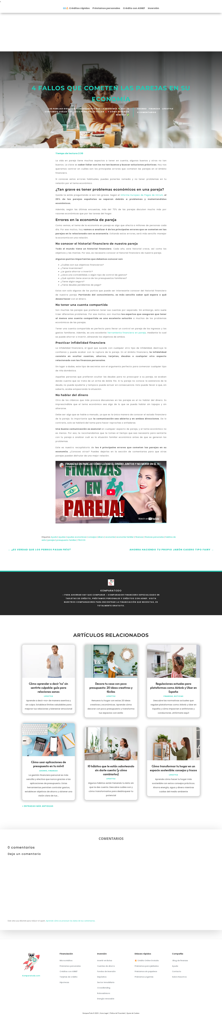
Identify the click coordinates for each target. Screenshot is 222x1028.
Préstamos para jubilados (147, 966)
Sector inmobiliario (105, 982)
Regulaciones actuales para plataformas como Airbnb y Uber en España (173, 687)
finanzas (139, 537)
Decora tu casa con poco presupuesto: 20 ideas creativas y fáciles (110, 687)
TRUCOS (81, 540)
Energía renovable (105, 998)
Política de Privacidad (117, 1013)
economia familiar (125, 537)
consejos (92, 537)
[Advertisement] (111, 32)
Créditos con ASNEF (68, 971)
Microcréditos (66, 960)
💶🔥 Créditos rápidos (76, 8)
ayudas (62, 537)
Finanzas (154, 108)
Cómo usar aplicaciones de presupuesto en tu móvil (48, 764)
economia (110, 537)
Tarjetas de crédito (68, 977)
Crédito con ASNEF (134, 8)
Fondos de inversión (106, 971)
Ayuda (54, 537)
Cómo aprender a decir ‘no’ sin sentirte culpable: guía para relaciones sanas (48, 687)
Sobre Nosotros (179, 977)
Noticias (178, 696)
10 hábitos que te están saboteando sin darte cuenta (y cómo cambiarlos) (111, 770)
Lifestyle (167, 108)
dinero (101, 537)
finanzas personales (154, 537)
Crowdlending (103, 987)
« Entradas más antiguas (37, 806)
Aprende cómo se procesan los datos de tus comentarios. (70, 921)
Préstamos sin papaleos (146, 971)
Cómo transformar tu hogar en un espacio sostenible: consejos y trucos (173, 768)
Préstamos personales (106, 8)
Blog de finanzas (180, 960)
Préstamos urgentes (144, 977)
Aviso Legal (104, 1013)
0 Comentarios (146, 112)
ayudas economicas (76, 537)
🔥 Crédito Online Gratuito (147, 960)
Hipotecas (64, 982)
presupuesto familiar (66, 540)
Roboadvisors (103, 993)
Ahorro (142, 108)
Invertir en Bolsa (104, 960)
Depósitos (102, 977)
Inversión (153, 8)
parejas (51, 540)
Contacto (176, 971)
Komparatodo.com (31, 975)
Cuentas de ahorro (106, 966)
